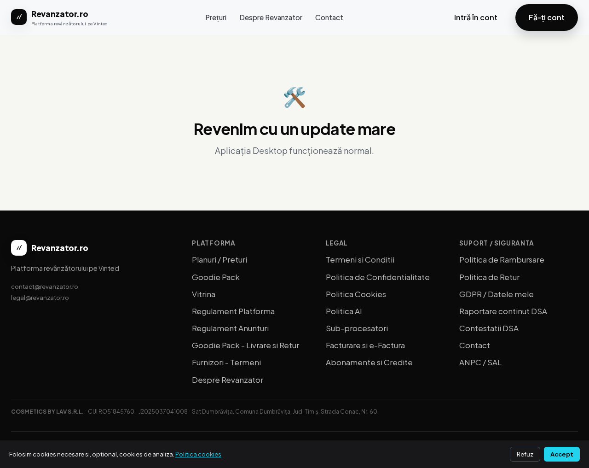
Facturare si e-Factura (365, 345)
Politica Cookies (356, 294)
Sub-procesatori (357, 328)
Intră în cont (475, 17)
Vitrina (203, 294)
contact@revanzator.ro (44, 286)
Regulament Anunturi (230, 328)
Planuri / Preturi (219, 259)
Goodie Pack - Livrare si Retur (245, 345)
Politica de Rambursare (501, 259)
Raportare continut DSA (503, 311)
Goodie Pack (216, 277)
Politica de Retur (489, 277)
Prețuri (215, 17)
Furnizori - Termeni (226, 362)
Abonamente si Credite (369, 362)
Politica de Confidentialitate (378, 277)
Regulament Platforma (233, 311)
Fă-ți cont (547, 17)
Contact (329, 17)
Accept (561, 454)
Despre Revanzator (270, 17)
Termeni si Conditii (360, 259)
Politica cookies (198, 454)
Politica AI (344, 311)
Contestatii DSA (489, 328)
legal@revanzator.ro (40, 297)
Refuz (525, 454)
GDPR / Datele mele (496, 294)
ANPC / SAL (480, 362)
